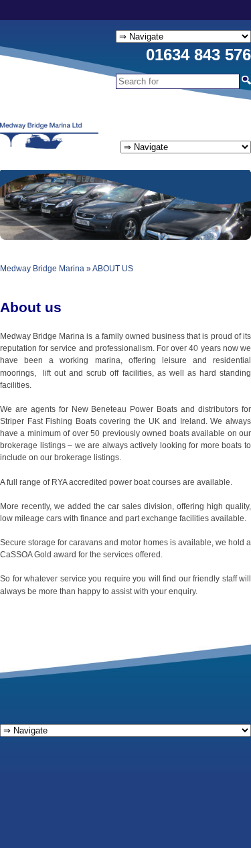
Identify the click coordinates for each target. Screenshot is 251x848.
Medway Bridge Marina (42, 268)
